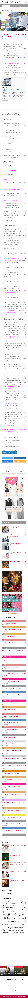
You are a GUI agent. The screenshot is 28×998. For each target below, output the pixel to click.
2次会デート (5, 467)
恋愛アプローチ (9, 924)
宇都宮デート (16, 467)
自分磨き (16, 932)
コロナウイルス (10, 905)
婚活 (18, 915)
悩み (5, 930)
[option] (7, 971)
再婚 (5, 915)
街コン (22, 932)
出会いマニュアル (11, 915)
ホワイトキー (11, 909)
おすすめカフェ (9, 903)
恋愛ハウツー (17, 924)
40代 (20, 901)
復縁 (23, 921)
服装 (9, 930)
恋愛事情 (17, 927)
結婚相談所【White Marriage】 (9, 452)
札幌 (13, 930)
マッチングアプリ (9, 911)
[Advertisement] (14, 950)
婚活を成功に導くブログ (10, 2)
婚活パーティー (11, 467)
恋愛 (14, 983)
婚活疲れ (19, 921)
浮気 (16, 930)
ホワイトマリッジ (14, 987)
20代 (12, 901)
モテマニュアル (14, 914)
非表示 (6, 102)
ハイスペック (21, 907)
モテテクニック (19, 911)
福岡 (19, 930)
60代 (4, 903)
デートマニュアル (13, 907)
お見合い (15, 903)
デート (5, 6)
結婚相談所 (8, 932)
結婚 (23, 930)
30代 (16, 901)
